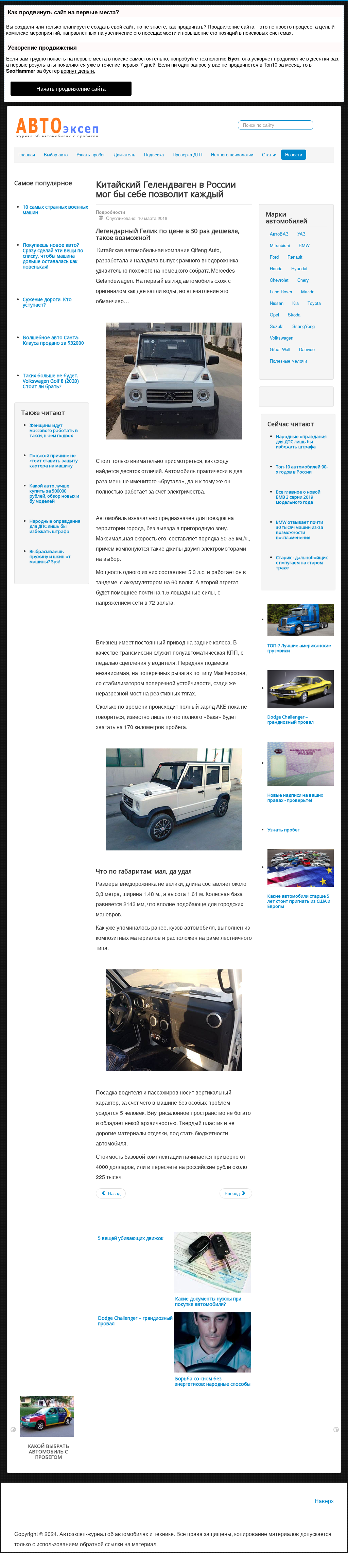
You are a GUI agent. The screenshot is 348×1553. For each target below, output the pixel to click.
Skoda (294, 314)
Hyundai (299, 268)
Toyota (314, 303)
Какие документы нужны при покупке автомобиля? (208, 1301)
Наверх (324, 1501)
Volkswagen (281, 337)
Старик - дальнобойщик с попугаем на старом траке (302, 562)
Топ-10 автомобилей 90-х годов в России (302, 469)
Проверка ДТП (187, 154)
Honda (276, 268)
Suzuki (276, 326)
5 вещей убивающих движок (130, 1238)
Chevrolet (279, 280)
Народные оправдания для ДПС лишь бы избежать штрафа (55, 526)
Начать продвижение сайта (71, 88)
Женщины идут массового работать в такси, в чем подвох (54, 430)
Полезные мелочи (288, 361)
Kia (295, 303)
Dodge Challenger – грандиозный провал (135, 1321)
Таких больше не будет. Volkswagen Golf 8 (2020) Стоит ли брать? (51, 381)
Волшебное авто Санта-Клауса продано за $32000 (53, 340)
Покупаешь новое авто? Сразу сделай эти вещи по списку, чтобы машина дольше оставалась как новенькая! (53, 256)
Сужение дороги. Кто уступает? (47, 302)
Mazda (307, 291)
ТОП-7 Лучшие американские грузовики (299, 648)
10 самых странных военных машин (55, 209)
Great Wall (280, 349)
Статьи (269, 154)
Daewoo (307, 349)
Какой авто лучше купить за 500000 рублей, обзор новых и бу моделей (54, 493)
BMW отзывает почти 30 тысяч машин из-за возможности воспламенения (299, 529)
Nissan (276, 303)
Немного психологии (232, 154)
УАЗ (301, 233)
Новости (293, 154)
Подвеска (154, 154)
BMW (304, 245)
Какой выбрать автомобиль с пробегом (48, 1451)
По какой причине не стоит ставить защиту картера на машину (54, 460)
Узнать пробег (90, 154)
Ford (274, 257)
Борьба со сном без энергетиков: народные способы (212, 1381)
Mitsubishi (280, 245)
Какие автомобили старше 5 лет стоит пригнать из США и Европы (298, 901)
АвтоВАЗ (279, 233)
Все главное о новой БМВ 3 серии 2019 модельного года (298, 497)
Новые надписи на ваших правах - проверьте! (295, 797)
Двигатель (124, 154)
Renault (295, 257)
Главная (26, 154)
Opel (274, 314)
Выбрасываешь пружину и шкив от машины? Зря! (50, 556)
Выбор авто (56, 154)
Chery (303, 280)
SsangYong (303, 326)
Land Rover (281, 291)
